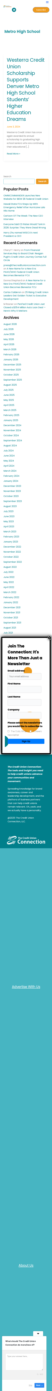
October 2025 (11, 374)
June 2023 (8, 516)
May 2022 (8, 582)
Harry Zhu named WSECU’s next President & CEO (20, 234)
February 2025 (11, 415)
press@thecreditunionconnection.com (24, 265)
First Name (14, 683)
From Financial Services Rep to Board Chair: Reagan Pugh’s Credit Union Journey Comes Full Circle (24, 255)
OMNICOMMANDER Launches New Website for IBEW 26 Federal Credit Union (25, 197)
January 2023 (10, 541)
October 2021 (10, 617)
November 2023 (12, 491)
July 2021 (8, 632)
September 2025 (12, 379)
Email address (16, 670)
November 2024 (12, 430)
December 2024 (12, 425)
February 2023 (11, 536)
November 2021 (11, 612)
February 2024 (11, 476)
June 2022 (8, 577)
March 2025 (9, 410)
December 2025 (12, 364)
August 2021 (9, 627)
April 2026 (8, 344)
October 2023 (11, 496)
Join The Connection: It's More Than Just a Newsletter (25, 655)
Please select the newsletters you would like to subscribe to (25, 724)
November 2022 (12, 551)
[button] (47, 2)
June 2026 (9, 334)
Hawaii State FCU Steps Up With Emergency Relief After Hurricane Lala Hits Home (24, 207)
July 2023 (8, 511)
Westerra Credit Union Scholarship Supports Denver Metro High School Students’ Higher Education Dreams (25, 89)
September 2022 (12, 562)
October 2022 (11, 556)
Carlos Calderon (12, 292)
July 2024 (8, 450)
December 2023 (12, 486)
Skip (30, 1385)
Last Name (14, 696)
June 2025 (9, 395)
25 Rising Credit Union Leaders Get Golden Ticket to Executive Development (25, 296)
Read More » (13, 153)
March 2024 (10, 470)
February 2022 (11, 597)
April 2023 (8, 526)
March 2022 (9, 592)
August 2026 (10, 324)
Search (7, 176)
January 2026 (10, 359)
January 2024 (10, 481)
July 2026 (8, 329)
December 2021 (12, 607)
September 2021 (12, 622)
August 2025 (10, 384)
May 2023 (8, 521)
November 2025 (12, 369)
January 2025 (10, 420)
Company (13, 709)
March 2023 (9, 531)
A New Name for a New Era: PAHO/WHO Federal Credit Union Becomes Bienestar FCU (21, 272)
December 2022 (12, 546)
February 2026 (11, 354)
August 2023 (10, 506)
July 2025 (8, 390)
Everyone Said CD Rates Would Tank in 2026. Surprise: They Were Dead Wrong (24, 226)
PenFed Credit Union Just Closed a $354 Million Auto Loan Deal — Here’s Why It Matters (24, 307)
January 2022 (10, 602)
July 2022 (8, 572)
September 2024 (12, 440)
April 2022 (8, 587)
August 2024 (10, 445)
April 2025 (8, 405)
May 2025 (8, 400)
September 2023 (12, 501)
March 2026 (9, 349)
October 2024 (11, 435)
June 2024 (9, 455)
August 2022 (10, 567)
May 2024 (8, 460)
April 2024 (8, 465)
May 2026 (8, 339)
